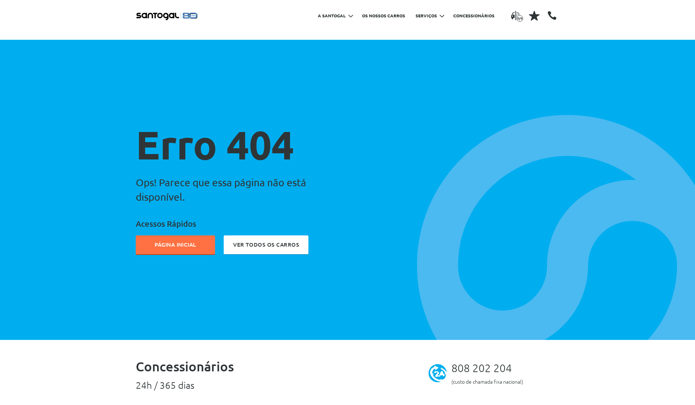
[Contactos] (552, 15)
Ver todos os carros (266, 245)
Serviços (426, 15)
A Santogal (332, 15)
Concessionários (473, 15)
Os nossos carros (383, 15)
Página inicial (175, 245)
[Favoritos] (534, 15)
